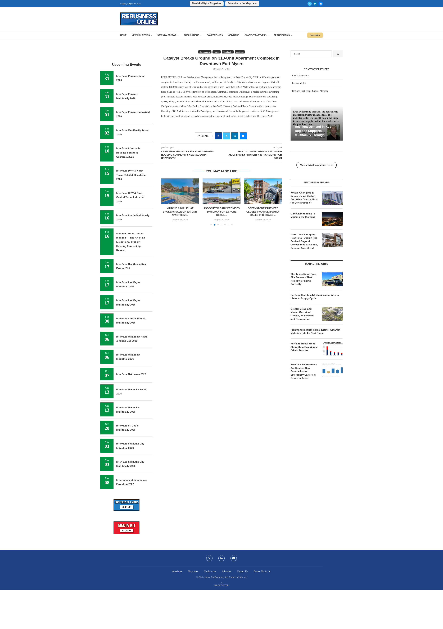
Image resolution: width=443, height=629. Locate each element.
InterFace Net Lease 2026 (131, 374)
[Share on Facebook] (218, 135)
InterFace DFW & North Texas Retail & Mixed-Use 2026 (131, 175)
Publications (191, 35)
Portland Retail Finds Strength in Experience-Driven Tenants (304, 347)
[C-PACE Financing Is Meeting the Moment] (332, 219)
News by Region (141, 35)
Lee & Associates (300, 75)
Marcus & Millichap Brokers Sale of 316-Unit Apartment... (180, 211)
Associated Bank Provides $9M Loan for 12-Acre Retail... (221, 211)
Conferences (215, 35)
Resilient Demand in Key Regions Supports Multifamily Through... (313, 131)
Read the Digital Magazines (206, 3)
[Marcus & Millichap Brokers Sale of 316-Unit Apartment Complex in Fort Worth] (180, 191)
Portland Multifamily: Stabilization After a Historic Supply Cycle (315, 297)
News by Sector (166, 35)
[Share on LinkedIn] (234, 135)
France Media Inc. (263, 571)
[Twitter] (310, 4)
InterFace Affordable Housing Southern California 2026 (128, 152)
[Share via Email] (243, 135)
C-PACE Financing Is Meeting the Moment (303, 215)
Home (123, 35)
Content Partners (255, 35)
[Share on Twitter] (226, 135)
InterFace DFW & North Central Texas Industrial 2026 (130, 197)
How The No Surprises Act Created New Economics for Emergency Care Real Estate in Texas (304, 371)
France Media (282, 35)
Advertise (226, 571)
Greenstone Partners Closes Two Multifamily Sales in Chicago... (262, 211)
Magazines (193, 571)
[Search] (338, 53)
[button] (166, 202)
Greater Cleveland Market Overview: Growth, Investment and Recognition (302, 313)
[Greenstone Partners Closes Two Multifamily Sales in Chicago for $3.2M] (263, 191)
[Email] (321, 4)
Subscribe (315, 35)
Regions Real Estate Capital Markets (310, 91)
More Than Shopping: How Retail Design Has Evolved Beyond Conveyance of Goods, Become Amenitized (304, 241)
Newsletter (177, 571)
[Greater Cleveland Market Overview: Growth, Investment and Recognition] (332, 314)
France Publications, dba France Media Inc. (225, 577)
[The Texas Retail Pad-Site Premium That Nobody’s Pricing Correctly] (332, 279)
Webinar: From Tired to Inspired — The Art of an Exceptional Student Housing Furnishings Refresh (130, 242)
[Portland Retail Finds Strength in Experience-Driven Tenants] (332, 349)
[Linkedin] (315, 4)
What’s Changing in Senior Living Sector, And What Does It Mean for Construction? (304, 197)
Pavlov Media (299, 83)
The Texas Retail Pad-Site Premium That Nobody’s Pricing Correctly (303, 279)
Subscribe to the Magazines (242, 3)
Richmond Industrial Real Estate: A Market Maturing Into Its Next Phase (315, 331)
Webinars (233, 35)
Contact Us (242, 571)
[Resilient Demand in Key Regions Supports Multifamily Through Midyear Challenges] (317, 123)
